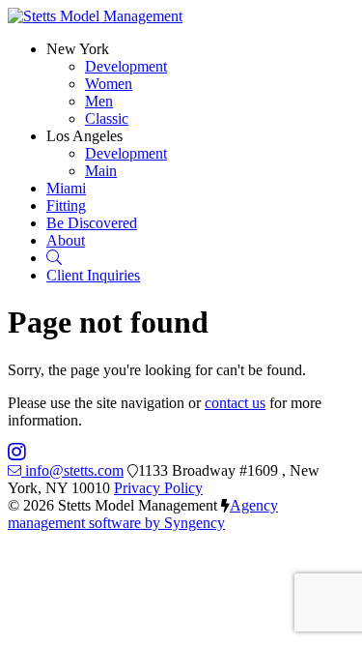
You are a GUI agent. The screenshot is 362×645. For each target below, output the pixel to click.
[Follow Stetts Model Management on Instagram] (17, 453)
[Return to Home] (95, 16)
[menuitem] (126, 66)
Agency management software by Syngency (143, 514)
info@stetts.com (74, 470)
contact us (235, 403)
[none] (77, 49)
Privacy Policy (158, 488)
